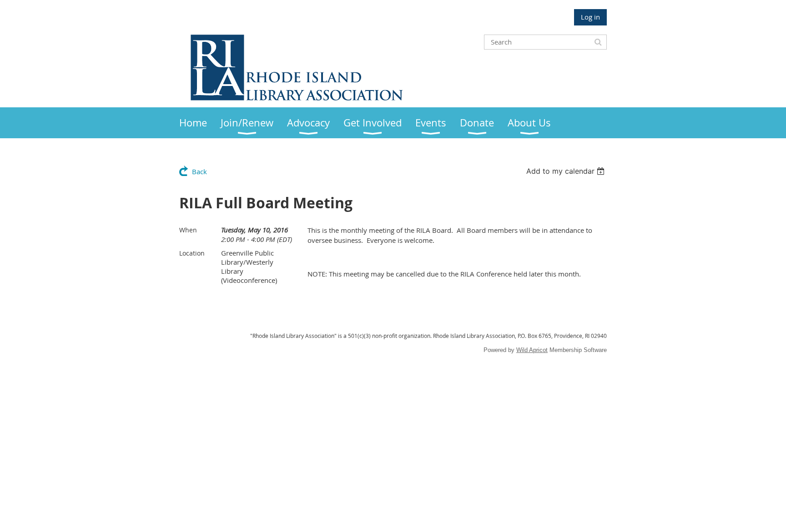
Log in (590, 16)
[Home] (296, 97)
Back (199, 171)
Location (192, 253)
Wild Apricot (532, 350)
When (188, 230)
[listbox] (566, 171)
